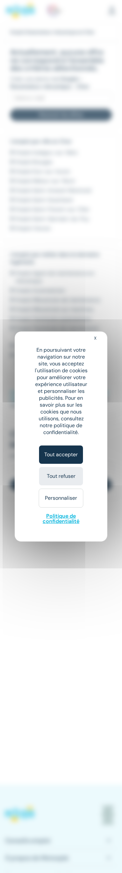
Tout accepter (61, 454)
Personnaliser (61, 498)
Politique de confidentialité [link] (61, 518)
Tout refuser (61, 476)
